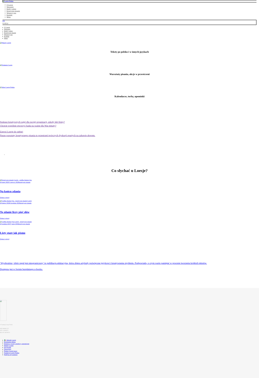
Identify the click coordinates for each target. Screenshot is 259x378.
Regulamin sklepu (10, 342)
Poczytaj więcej (5, 276)
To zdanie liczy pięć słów (14, 212)
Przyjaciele (7, 347)
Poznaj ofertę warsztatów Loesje (10, 142)
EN (4, 21)
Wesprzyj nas (11, 13)
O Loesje (10, 5)
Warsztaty (10, 7)
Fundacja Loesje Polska (11, 353)
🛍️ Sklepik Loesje (10, 340)
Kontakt (9, 15)
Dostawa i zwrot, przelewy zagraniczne (16, 344)
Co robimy (3, 81)
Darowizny (7, 349)
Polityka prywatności (11, 355)
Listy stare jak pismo (12, 232)
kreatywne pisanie (24, 182)
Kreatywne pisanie (13, 11)
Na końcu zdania (10, 191)
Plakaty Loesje (8, 345)
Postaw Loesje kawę (10, 351)
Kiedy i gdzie (11, 9)
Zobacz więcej (4, 197)
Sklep (9, 17)
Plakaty (2, 59)
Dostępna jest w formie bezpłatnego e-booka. (21, 269)
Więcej (2, 241)
